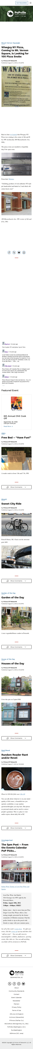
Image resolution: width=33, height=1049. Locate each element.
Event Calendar (16, 997)
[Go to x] (9, 983)
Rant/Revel (5, 750)
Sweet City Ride (11, 503)
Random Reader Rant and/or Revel (14, 756)
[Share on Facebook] (9, 252)
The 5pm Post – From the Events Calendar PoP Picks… (14, 847)
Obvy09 (22, 794)
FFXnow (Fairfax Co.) (16, 1020)
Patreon (16, 1004)
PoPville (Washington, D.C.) (16, 1027)
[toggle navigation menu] (30, 3)
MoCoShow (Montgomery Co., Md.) (16, 1024)
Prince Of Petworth (10, 61)
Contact (16, 994)
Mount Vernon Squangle (10, 43)
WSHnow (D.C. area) (16, 1033)
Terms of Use (16, 1010)
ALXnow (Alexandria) (16, 1017)
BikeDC (4, 499)
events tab (14, 931)
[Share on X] (14, 252)
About (16, 988)
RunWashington (16, 1030)
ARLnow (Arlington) (16, 1014)
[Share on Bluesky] (19, 252)
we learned (13, 134)
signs (3, 433)
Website (11, 179)
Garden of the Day (8, 593)
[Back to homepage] (5, 2)
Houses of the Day (12, 663)
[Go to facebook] (14, 983)
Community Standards (16, 991)
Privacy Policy (16, 1007)
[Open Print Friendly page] (24, 252)
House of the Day (8, 659)
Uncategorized (6, 840)
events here (18, 929)
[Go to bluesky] (23, 983)
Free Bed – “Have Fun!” (16, 437)
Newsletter (16, 1001)
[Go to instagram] (18, 983)
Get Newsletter (21, 3)
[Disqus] (16, 317)
